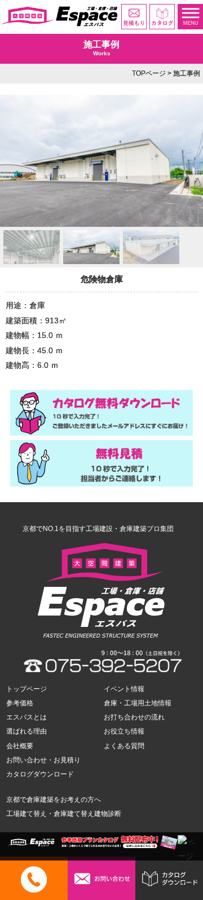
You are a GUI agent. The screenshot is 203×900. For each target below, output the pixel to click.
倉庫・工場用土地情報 (137, 703)
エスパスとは (26, 717)
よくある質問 (124, 746)
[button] (31, 247)
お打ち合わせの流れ (134, 717)
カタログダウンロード (40, 774)
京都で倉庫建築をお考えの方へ (53, 800)
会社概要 (19, 746)
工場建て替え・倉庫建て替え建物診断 (63, 814)
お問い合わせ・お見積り (43, 760)
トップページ (26, 689)
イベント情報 (124, 689)
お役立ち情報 (124, 731)
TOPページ (149, 73)
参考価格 (19, 703)
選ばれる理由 (26, 731)
